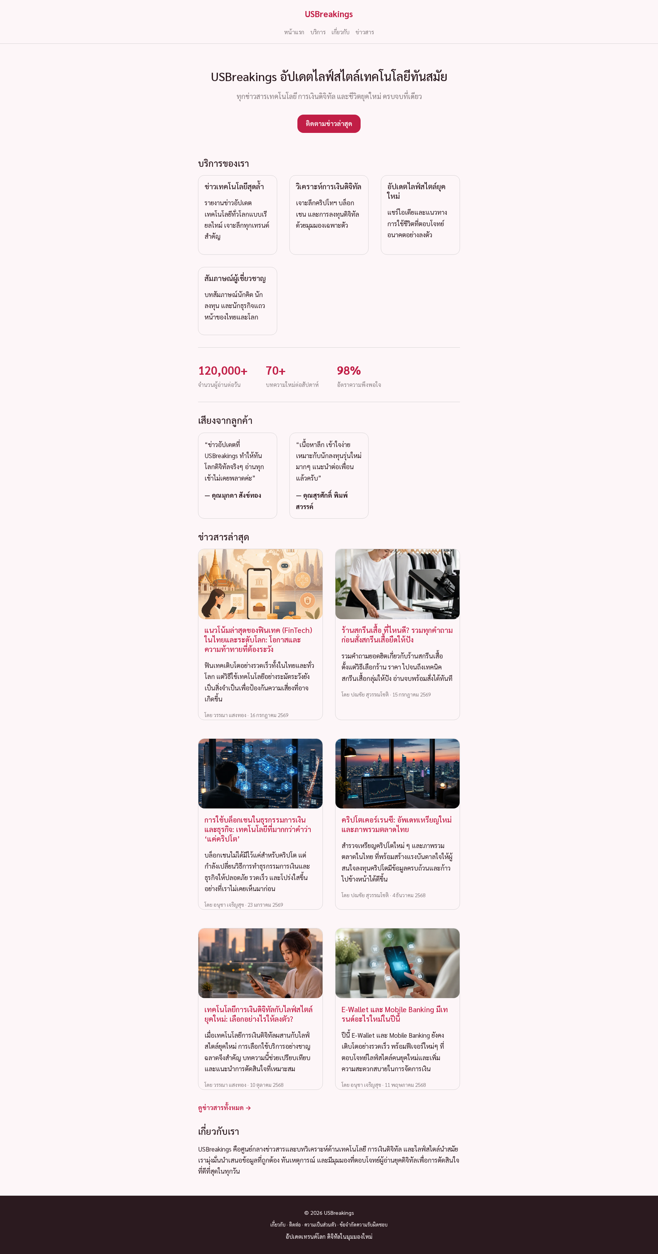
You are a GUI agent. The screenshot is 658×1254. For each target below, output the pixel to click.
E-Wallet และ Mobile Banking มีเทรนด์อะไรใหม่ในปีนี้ (395, 1013)
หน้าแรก (294, 32)
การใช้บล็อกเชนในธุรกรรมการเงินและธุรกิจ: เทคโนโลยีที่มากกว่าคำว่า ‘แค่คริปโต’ (257, 829)
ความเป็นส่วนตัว (320, 1224)
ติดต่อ (295, 1224)
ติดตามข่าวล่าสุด (329, 123)
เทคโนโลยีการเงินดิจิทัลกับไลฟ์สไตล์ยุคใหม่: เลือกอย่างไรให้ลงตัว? (258, 1013)
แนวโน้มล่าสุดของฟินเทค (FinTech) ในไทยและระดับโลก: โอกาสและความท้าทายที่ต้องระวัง (258, 639)
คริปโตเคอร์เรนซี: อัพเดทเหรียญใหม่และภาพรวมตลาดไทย (397, 824)
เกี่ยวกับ (341, 32)
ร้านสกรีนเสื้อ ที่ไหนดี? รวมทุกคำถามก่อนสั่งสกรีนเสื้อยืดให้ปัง (397, 634)
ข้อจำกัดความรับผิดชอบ (364, 1224)
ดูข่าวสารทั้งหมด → (224, 1107)
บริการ (318, 32)
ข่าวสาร (365, 32)
